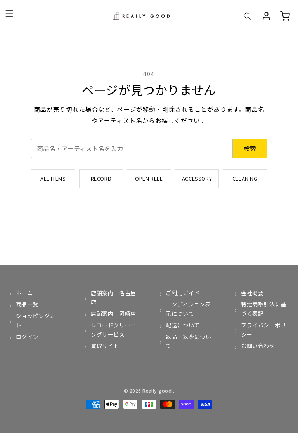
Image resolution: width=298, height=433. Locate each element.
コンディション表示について (188, 308)
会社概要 (252, 293)
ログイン (27, 337)
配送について (183, 325)
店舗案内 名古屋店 (113, 297)
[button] (247, 16)
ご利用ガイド (183, 293)
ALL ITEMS (53, 178)
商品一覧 (27, 304)
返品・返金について (188, 341)
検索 (250, 148)
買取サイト (105, 346)
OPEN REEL (149, 178)
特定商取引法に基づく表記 (263, 308)
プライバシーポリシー (263, 329)
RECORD (101, 178)
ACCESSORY (197, 178)
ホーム (24, 293)
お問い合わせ (258, 346)
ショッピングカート (38, 320)
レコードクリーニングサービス (113, 329)
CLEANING (245, 178)
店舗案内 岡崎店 (113, 313)
